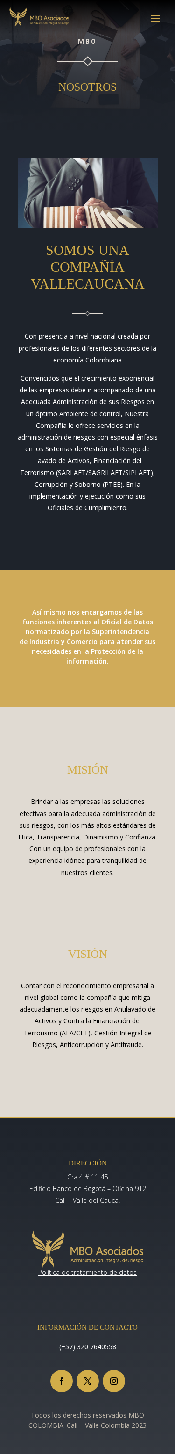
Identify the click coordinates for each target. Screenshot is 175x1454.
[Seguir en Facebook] (61, 1381)
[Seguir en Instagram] (114, 1381)
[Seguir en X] (88, 1381)
